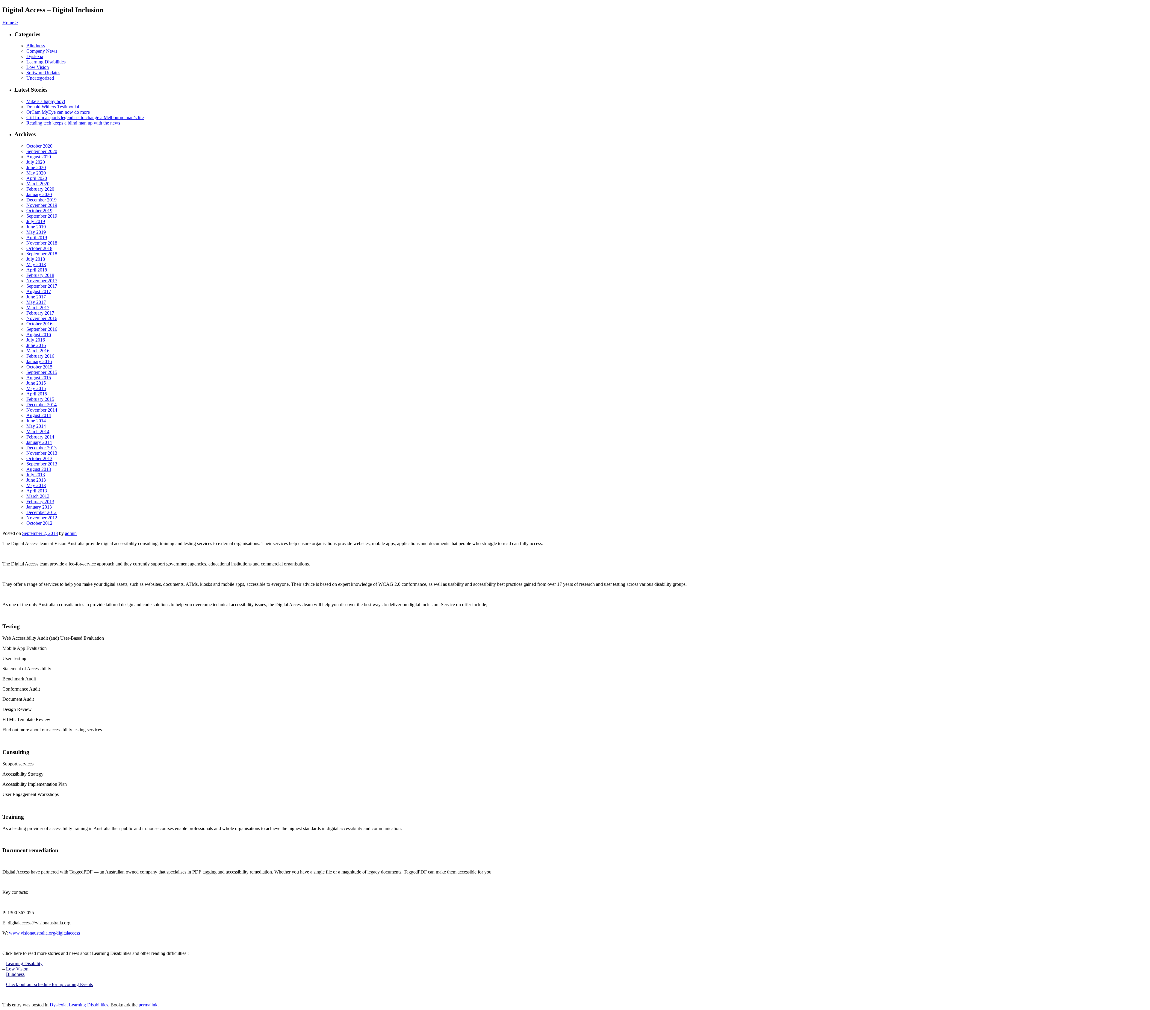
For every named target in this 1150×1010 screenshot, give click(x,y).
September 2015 (41, 372)
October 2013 (39, 458)
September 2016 (41, 329)
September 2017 (41, 286)
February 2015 (40, 399)
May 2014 (36, 426)
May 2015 (36, 388)
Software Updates (43, 72)
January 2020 (39, 194)
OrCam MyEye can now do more (58, 112)
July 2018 (35, 259)
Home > (10, 22)
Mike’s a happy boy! (45, 101)
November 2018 (41, 242)
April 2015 (36, 393)
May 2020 (36, 172)
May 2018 (36, 264)
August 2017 (38, 291)
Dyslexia (34, 56)
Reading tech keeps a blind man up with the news (73, 122)
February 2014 (40, 436)
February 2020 (40, 189)
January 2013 (39, 506)
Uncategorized (40, 78)
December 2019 (41, 199)
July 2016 (35, 339)
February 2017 (40, 313)
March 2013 (37, 496)
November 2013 (41, 453)
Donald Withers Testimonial (52, 106)
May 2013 (36, 485)
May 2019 (36, 232)
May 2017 (36, 302)
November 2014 (41, 410)
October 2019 (39, 210)
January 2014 (39, 442)
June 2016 (36, 345)
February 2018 (40, 275)
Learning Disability (24, 963)
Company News (41, 51)
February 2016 (40, 356)
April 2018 (36, 269)
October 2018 (39, 248)
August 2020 (38, 156)
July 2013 (35, 474)
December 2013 (41, 447)
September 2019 (41, 216)
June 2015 (36, 383)
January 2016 (39, 361)
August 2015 (38, 377)
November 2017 (41, 280)
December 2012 (41, 512)
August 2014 (38, 415)
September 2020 (41, 151)
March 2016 (37, 350)
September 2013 (41, 463)
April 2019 (36, 237)
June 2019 (36, 226)
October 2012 (39, 523)
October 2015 (39, 366)
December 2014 (41, 404)
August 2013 (38, 469)
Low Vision (37, 67)
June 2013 (36, 480)
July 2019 (35, 221)
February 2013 (40, 501)
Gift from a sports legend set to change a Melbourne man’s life (85, 117)
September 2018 (41, 253)
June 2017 (36, 296)
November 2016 (41, 318)
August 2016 (38, 334)
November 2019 (41, 205)
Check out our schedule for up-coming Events (49, 984)
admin (71, 533)
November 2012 (41, 517)
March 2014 (37, 431)
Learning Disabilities (46, 61)
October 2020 (39, 145)
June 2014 (36, 420)
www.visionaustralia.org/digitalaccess (44, 932)
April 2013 (36, 490)
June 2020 (36, 167)
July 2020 (35, 162)
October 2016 (39, 323)
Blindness (35, 45)
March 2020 (37, 183)
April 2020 (36, 178)
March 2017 (37, 307)
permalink (148, 1004)
